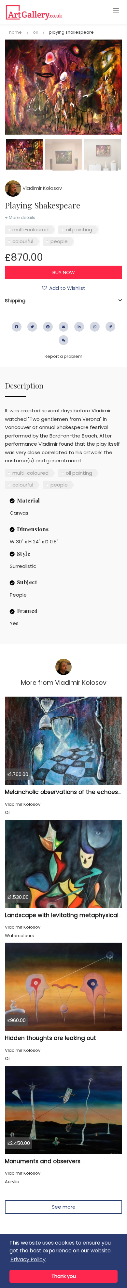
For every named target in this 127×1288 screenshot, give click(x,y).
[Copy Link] (110, 327)
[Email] (63, 327)
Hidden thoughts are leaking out (50, 1038)
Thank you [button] (63, 1276)
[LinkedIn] (79, 327)
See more (64, 1206)
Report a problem (63, 356)
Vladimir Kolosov (41, 188)
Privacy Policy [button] (28, 1259)
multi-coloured (30, 229)
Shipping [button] (15, 300)
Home (15, 32)
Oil (35, 32)
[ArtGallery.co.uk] (51, 12)
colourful (22, 241)
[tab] (63, 300)
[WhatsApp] (94, 327)
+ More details (20, 217)
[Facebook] (16, 327)
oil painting (79, 229)
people (59, 241)
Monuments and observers (42, 1161)
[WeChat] (63, 340)
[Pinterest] (47, 327)
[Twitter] (32, 327)
